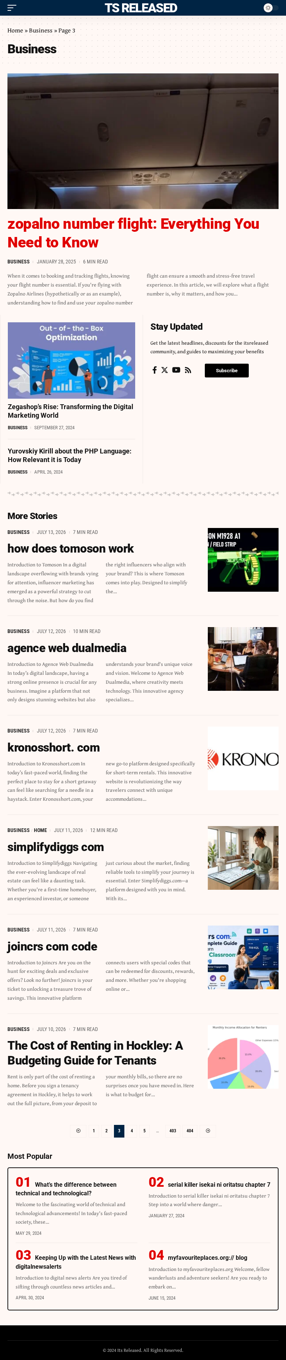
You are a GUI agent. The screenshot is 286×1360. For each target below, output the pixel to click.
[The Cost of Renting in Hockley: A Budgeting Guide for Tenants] (243, 1057)
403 (172, 1130)
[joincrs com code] (243, 957)
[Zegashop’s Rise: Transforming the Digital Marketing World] (71, 360)
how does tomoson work (70, 548)
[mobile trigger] (13, 8)
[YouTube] (176, 370)
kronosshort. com (53, 747)
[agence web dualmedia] (243, 659)
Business (41, 30)
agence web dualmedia (66, 648)
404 (190, 1130)
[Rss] (188, 370)
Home (15, 30)
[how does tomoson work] (243, 560)
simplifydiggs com (55, 847)
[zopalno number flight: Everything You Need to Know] (143, 141)
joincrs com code (52, 946)
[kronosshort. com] (243, 758)
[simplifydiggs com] (243, 858)
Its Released (139, 7)
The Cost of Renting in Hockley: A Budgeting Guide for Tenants (95, 1053)
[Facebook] (154, 370)
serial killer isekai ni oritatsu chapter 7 (219, 1184)
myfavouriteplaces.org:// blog (207, 1257)
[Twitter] (164, 370)
